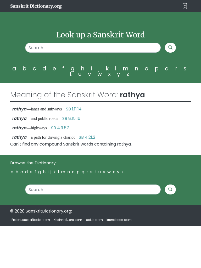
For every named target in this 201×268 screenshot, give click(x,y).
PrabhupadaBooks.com (31, 219)
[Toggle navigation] (185, 6)
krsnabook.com (119, 219)
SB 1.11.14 (74, 109)
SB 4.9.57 (60, 128)
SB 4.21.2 (87, 137)
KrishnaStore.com (68, 219)
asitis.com (94, 219)
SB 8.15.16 (71, 118)
